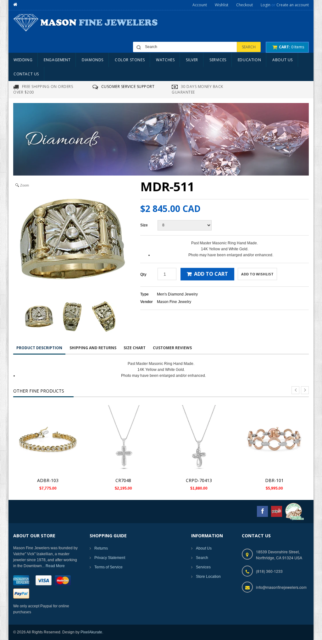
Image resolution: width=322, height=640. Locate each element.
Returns (101, 548)
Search (202, 558)
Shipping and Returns (92, 347)
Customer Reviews (172, 347)
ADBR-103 (47, 480)
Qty (143, 274)
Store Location (208, 576)
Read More (55, 566)
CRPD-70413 (199, 480)
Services (203, 567)
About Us (204, 548)
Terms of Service (108, 567)
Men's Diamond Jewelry (177, 294)
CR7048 (123, 480)
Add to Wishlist (257, 274)
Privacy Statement (109, 558)
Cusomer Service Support (128, 86)
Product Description (39, 347)
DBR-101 (274, 480)
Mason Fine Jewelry (174, 302)
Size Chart (135, 347)
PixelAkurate (91, 632)
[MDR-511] (39, 316)
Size (144, 225)
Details (49, 436)
